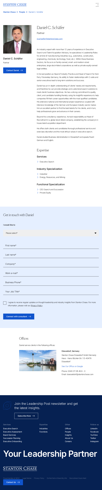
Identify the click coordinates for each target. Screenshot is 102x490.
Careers (68, 441)
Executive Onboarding (12, 441)
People (22, 12)
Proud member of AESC (11, 478)
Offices (68, 428)
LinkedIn (93, 428)
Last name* (10, 254)
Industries (43, 428)
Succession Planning (11, 438)
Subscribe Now (24, 416)
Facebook (94, 432)
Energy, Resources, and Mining (52, 177)
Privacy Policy (36, 305)
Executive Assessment (12, 432)
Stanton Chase (9, 12)
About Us (69, 438)
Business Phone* (13, 282)
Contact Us (11, 482)
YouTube (94, 435)
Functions (43, 432)
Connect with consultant (16, 316)
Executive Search (47, 162)
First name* (10, 245)
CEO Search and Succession (51, 189)
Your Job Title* (12, 291)
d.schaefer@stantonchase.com (49, 39)
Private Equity (45, 193)
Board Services (9, 435)
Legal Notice (26, 478)
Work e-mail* (11, 273)
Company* (10, 264)
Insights (68, 435)
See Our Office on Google (72, 366)
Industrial (43, 174)
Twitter (93, 438)
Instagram (94, 441)
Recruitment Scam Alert (77, 478)
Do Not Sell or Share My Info (57, 478)
